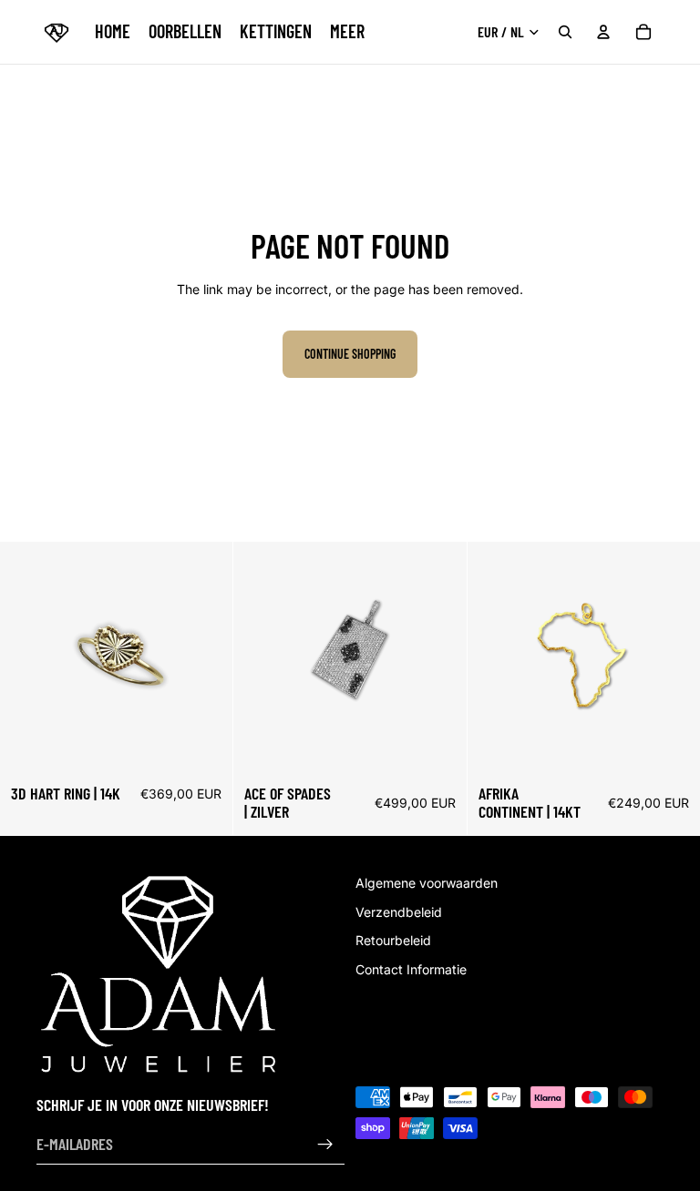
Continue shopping (350, 353)
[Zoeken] (565, 32)
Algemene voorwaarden (426, 883)
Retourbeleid (393, 941)
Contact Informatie (411, 969)
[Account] (603, 32)
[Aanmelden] (325, 1144)
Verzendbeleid (398, 912)
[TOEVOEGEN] (438, 745)
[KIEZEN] (205, 745)
